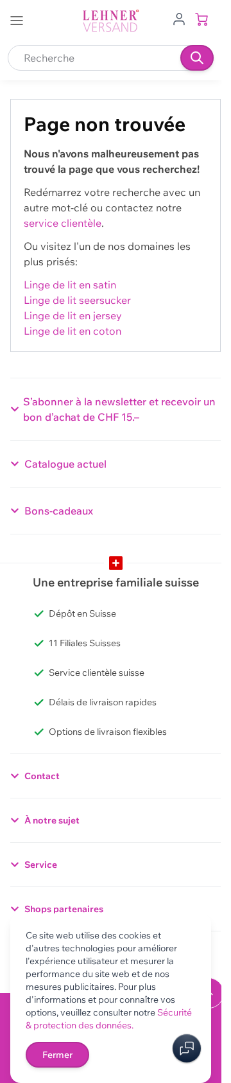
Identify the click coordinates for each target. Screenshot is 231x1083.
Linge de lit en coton (72, 330)
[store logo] (111, 21)
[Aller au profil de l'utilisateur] (179, 18)
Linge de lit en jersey (73, 315)
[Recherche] (197, 58)
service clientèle (62, 222)
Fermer (57, 1055)
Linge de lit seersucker (77, 300)
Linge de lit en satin (70, 284)
